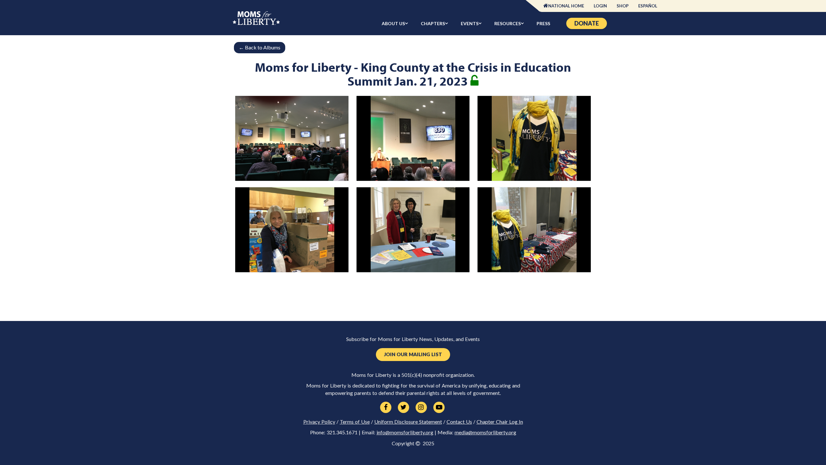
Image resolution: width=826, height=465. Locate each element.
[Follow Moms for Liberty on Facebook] (385, 407)
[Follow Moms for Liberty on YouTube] (439, 407)
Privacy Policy (319, 421)
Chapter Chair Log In (500, 421)
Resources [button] (507, 23)
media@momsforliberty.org (485, 432)
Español (647, 5)
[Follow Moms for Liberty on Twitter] (403, 407)
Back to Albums (259, 47)
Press (543, 23)
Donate (586, 23)
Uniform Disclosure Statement (408, 421)
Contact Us (459, 421)
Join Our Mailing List (413, 354)
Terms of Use (355, 421)
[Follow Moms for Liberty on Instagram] (421, 407)
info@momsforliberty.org (405, 432)
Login (600, 5)
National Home (566, 5)
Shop (623, 5)
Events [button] (469, 23)
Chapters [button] (433, 23)
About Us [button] (393, 23)
